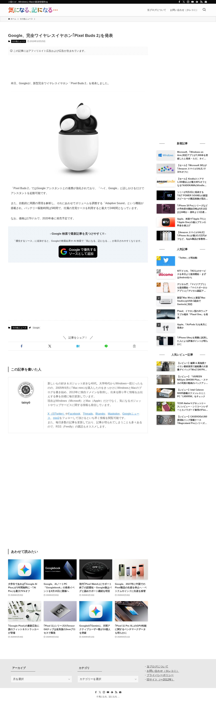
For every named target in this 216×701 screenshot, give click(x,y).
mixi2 (56, 418)
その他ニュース (18, 41)
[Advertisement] (78, 68)
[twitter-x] (184, 2)
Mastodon (114, 413)
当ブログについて (157, 666)
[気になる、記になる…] (33, 9)
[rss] (201, 2)
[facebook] (179, 2)
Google (36, 328)
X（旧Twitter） (56, 413)
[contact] (206, 2)
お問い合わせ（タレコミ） (163, 671)
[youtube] (192, 2)
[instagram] (188, 2)
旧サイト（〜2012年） (160, 679)
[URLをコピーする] (134, 346)
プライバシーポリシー (160, 675)
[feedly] (197, 2)
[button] (21, 346)
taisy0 (26, 402)
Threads (88, 413)
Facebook (74, 413)
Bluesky (100, 413)
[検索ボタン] (204, 10)
